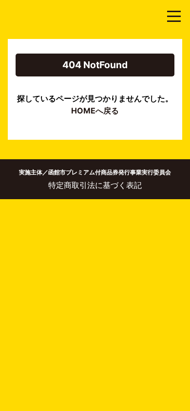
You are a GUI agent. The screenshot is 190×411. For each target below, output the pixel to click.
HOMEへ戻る (95, 110)
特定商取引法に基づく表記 (95, 185)
